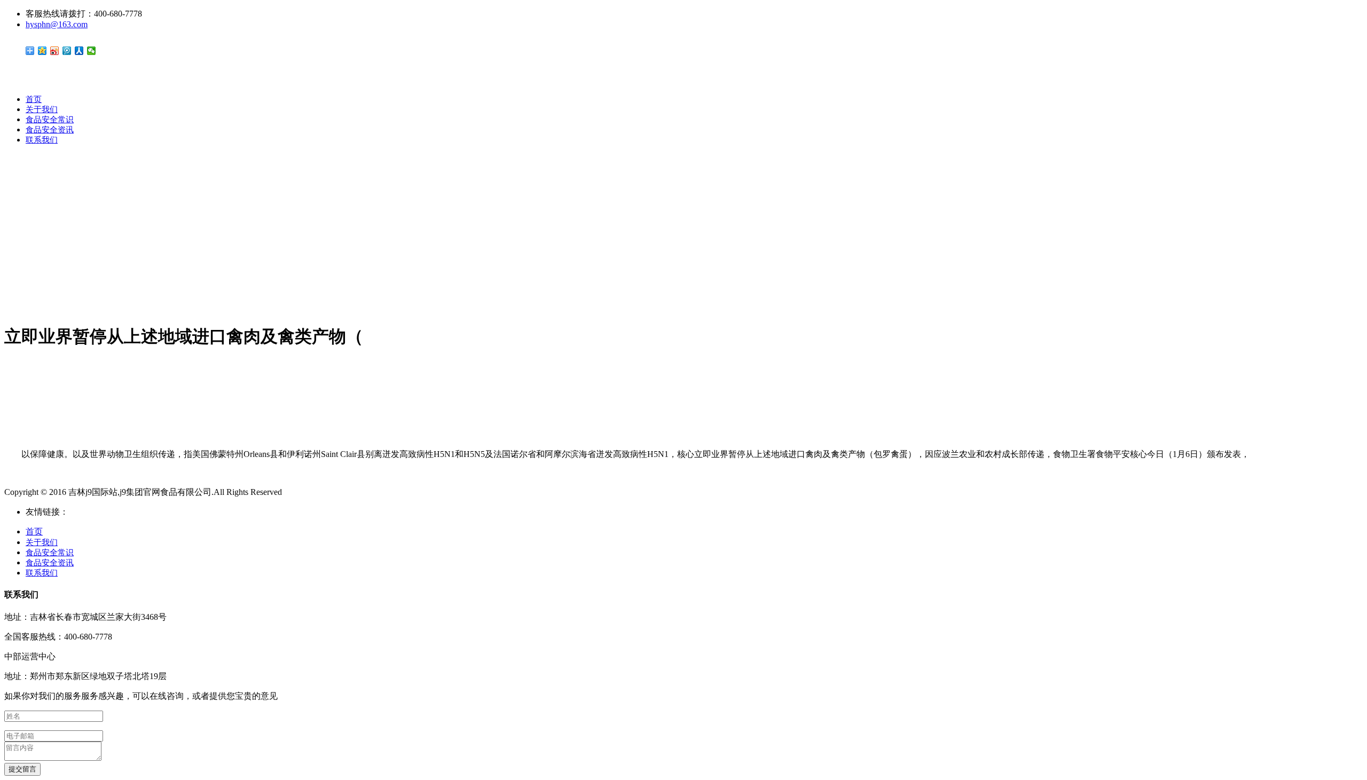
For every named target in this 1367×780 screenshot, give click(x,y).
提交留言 (22, 769)
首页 (34, 99)
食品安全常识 (50, 119)
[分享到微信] (91, 50)
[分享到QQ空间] (42, 50)
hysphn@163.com (57, 24)
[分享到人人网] (79, 50)
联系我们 (42, 140)
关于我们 (42, 109)
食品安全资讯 (50, 129)
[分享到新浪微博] (54, 50)
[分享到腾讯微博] (67, 50)
